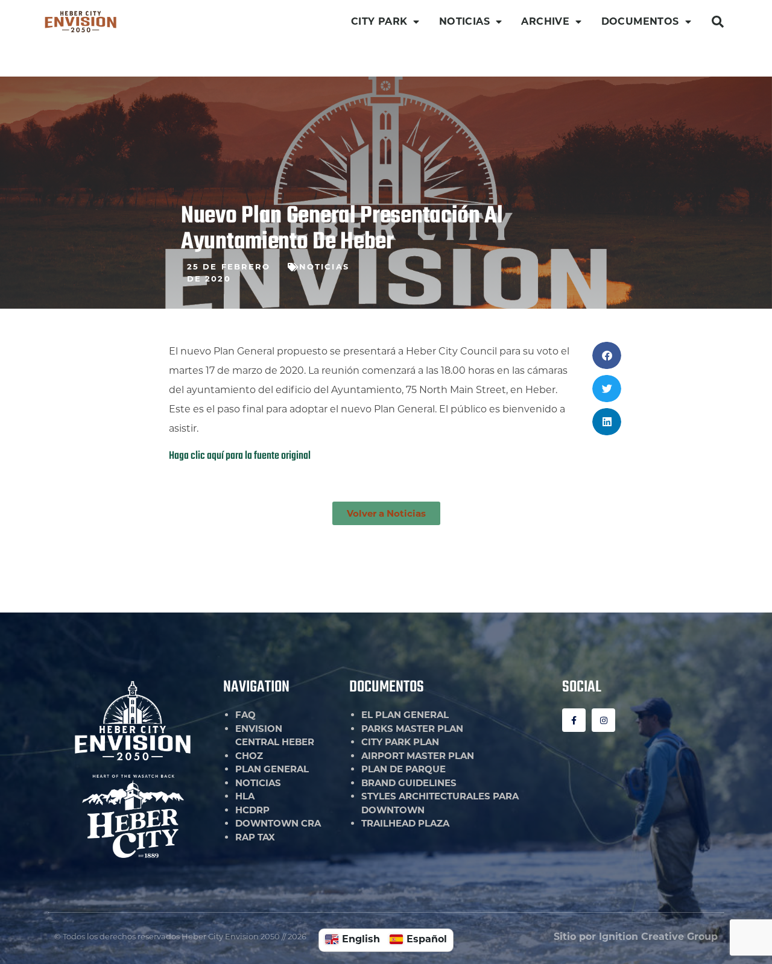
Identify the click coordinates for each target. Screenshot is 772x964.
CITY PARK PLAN (400, 742)
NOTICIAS (464, 21)
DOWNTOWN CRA (278, 823)
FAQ (245, 714)
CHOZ (249, 755)
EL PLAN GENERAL (405, 714)
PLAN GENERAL (272, 769)
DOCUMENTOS (640, 21)
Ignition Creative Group (658, 936)
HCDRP (252, 810)
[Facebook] (574, 720)
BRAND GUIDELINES (409, 783)
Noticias (324, 266)
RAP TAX (255, 837)
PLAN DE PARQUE (403, 769)
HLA (245, 796)
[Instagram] (603, 720)
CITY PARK (379, 21)
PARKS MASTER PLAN (412, 728)
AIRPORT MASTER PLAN (417, 755)
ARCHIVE (545, 21)
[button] (718, 22)
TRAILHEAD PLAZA (405, 823)
